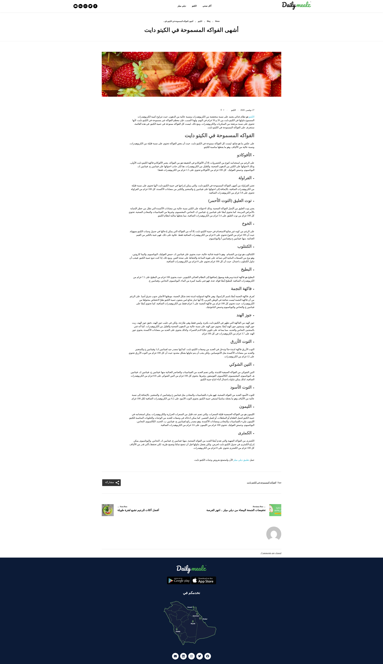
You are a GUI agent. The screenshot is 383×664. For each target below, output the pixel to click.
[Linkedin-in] (80, 6)
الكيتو (200, 21)
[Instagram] (85, 6)
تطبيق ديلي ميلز (241, 460)
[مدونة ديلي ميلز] (296, 5)
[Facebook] (207, 656)
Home (217, 21)
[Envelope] (75, 6)
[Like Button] (223, 110)
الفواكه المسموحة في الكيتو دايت (261, 483)
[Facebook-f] (95, 6)
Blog (208, 21)
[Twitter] (90, 6)
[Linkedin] (183, 656)
